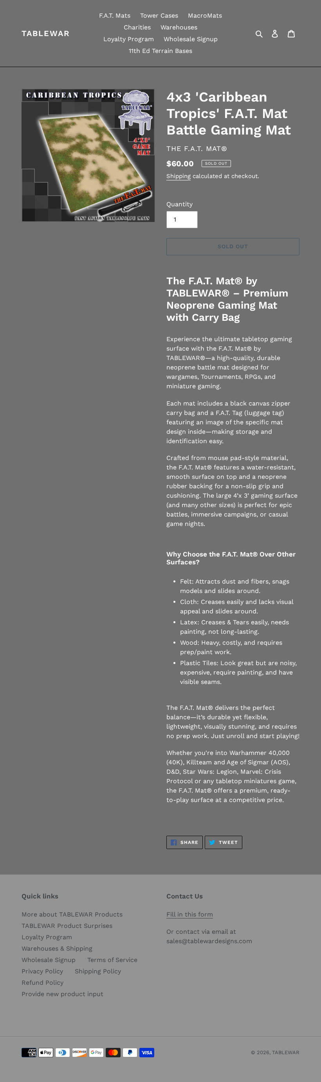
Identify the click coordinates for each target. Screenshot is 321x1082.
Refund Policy (42, 982)
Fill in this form (189, 914)
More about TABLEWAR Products (72, 914)
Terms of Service (112, 960)
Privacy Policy (42, 971)
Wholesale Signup (49, 960)
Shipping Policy (98, 971)
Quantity (179, 204)
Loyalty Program (47, 937)
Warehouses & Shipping (57, 948)
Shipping (178, 176)
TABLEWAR (46, 33)
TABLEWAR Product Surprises (67, 925)
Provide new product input (62, 994)
